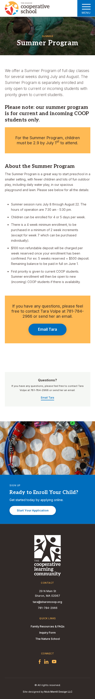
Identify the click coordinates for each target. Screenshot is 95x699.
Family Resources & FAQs (48, 626)
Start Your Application (33, 510)
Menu (86, 12)
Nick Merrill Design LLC (58, 691)
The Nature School (47, 638)
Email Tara (47, 329)
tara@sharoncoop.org (47, 602)
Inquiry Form (47, 632)
